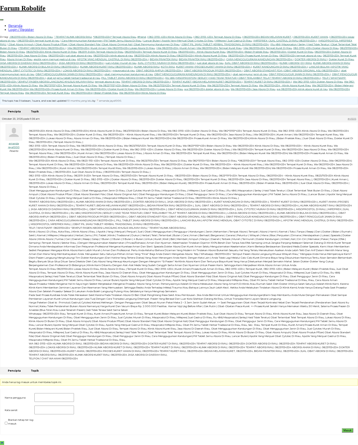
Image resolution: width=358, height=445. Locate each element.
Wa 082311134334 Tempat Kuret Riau (47, 92)
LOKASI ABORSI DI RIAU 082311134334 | (87, 70)
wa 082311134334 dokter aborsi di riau (206, 89)
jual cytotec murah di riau (120, 62)
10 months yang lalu (79, 100)
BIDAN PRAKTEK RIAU (164, 59)
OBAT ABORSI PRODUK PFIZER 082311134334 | (213, 70)
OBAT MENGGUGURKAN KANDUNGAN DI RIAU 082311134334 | (192, 74)
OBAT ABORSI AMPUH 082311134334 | (159, 70)
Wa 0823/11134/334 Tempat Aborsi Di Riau (232, 85)
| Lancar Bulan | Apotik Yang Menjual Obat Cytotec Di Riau (178, 40)
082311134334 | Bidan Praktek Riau (247, 51)
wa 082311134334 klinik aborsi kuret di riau (302, 89)
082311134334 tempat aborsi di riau (300, 55)
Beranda (15, 26)
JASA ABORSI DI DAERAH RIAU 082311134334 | (28, 62)
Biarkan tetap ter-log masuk (20, 421)
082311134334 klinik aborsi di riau (113, 55)
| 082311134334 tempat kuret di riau (38, 40)
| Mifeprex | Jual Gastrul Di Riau (233, 40)
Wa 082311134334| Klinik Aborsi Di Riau (142, 92)
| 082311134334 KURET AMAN (310, 36)
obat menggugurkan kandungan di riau (128, 74)
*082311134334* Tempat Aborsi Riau (114, 36)
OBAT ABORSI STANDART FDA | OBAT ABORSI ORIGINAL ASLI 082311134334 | (292, 70)
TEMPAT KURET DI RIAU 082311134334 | (268, 81)
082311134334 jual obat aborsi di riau (70, 55)
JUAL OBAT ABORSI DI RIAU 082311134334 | (251, 62)
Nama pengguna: (15, 397)
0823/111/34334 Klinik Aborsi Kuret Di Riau (51, 51)
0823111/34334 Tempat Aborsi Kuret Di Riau (151, 51)
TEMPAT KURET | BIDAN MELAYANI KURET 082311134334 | (207, 81)
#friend (141, 36)
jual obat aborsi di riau (210, 62)
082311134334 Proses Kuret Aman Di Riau (253, 55)
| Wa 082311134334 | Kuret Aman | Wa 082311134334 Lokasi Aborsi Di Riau (111, 48)
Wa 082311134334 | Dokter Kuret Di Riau (109, 89)
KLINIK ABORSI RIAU (147, 66)
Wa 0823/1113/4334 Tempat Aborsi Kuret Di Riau (177, 85)
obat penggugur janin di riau (250, 74)
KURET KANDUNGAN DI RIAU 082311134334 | (280, 66)
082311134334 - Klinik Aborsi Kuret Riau (201, 51)
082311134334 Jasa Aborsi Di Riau (27, 55)
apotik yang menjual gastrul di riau (55, 59)
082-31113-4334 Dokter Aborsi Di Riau (316, 48)
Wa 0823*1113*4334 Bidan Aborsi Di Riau (122, 85)
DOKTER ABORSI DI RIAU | (311, 59)
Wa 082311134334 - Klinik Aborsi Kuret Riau (285, 85)
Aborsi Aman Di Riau (19, 59)
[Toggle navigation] (1, 19)
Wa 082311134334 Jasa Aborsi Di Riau (253, 89)
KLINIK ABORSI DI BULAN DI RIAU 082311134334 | (49, 66)
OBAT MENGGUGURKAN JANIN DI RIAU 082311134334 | (69, 74)
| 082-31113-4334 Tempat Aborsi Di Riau (217, 36)
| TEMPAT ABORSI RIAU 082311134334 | (41, 48)
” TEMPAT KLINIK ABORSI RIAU (73, 36)
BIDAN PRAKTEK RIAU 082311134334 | (202, 59)
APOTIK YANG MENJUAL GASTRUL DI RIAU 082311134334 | (113, 59)
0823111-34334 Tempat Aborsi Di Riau (100, 51)
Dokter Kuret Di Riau (341, 59)
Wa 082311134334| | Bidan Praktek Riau (94, 92)
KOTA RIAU (168, 66)
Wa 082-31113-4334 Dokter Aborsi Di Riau (318, 81)
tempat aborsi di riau (107, 81)
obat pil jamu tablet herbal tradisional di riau (73, 77)
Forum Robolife (22, 8)
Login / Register (21, 30)
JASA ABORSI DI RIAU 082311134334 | (81, 62)
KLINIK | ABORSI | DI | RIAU (295, 62)
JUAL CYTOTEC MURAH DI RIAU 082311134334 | (167, 62)
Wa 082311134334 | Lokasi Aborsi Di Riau (159, 89)
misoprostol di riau (123, 70)
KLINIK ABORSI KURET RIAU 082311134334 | (106, 66)
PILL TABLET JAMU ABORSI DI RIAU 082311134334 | (132, 77)
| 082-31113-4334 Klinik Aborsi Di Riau (169, 36)
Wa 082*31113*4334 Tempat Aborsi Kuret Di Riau (68, 85)
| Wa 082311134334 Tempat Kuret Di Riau (267, 48)
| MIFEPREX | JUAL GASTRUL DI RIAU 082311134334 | (285, 40)
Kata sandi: (11, 410)
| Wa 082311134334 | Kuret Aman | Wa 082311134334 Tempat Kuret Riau (199, 48)
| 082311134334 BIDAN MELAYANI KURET (266, 36)
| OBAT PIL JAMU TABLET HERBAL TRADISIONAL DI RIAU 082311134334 (225, 44)
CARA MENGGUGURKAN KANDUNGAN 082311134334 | (259, 59)
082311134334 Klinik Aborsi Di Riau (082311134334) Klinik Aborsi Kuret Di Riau (180, 55)
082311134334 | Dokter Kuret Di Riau (291, 51)
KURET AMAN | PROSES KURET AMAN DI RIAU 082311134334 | (214, 66)
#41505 (352, 118)
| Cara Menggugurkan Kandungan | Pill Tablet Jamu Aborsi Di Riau (100, 40)
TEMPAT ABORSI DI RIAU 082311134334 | (146, 81)
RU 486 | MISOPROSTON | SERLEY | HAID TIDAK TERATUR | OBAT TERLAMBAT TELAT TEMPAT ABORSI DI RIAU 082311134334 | (243, 77)
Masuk (347, 430)
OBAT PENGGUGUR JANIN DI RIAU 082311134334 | (300, 74)
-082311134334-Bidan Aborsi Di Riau (31, 36)
